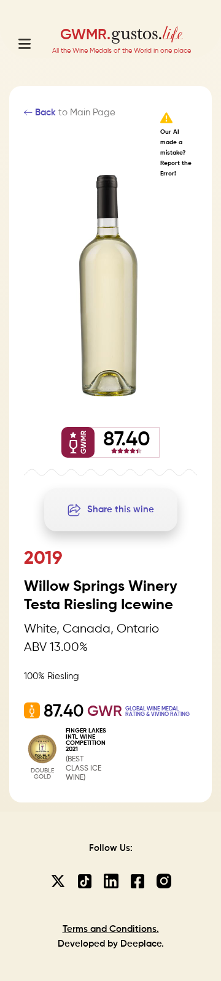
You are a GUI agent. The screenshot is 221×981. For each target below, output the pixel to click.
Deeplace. (142, 943)
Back (44, 112)
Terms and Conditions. (111, 929)
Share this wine (120, 509)
